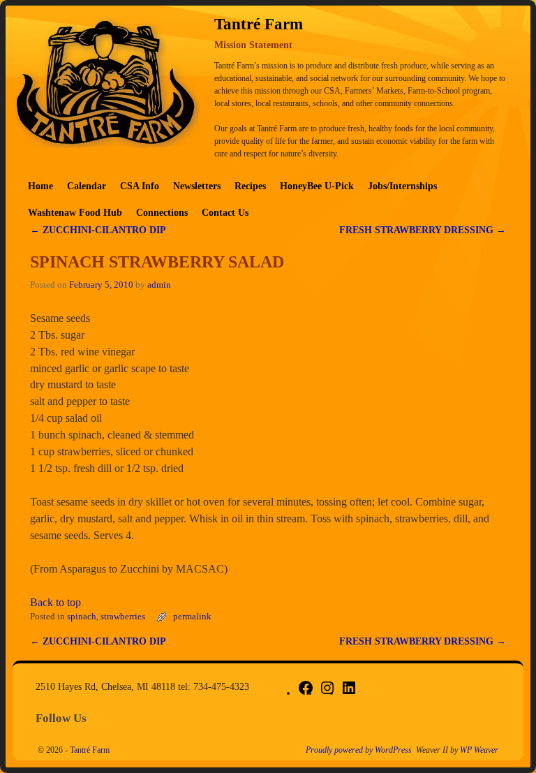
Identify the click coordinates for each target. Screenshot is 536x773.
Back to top (55, 602)
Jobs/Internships (402, 185)
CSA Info (139, 185)
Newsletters (197, 185)
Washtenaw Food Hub (75, 212)
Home (40, 185)
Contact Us (225, 212)
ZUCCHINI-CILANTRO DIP (98, 229)
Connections (162, 212)
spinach (81, 616)
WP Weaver (479, 750)
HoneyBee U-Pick (317, 185)
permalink (192, 616)
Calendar (86, 185)
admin (159, 285)
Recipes (250, 185)
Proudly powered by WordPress (359, 750)
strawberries (122, 616)
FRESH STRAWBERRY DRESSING (422, 229)
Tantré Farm (90, 750)
